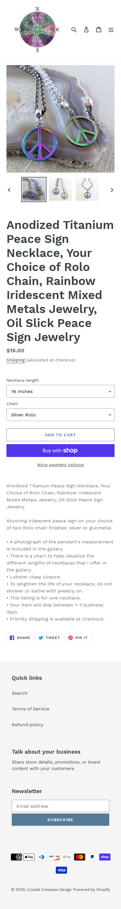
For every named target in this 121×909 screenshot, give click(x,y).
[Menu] (111, 29)
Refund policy (27, 724)
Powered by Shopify (91, 889)
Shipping (15, 360)
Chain (12, 403)
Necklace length (22, 380)
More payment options (60, 464)
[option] (34, 189)
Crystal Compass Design (49, 889)
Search (20, 693)
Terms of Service (30, 709)
